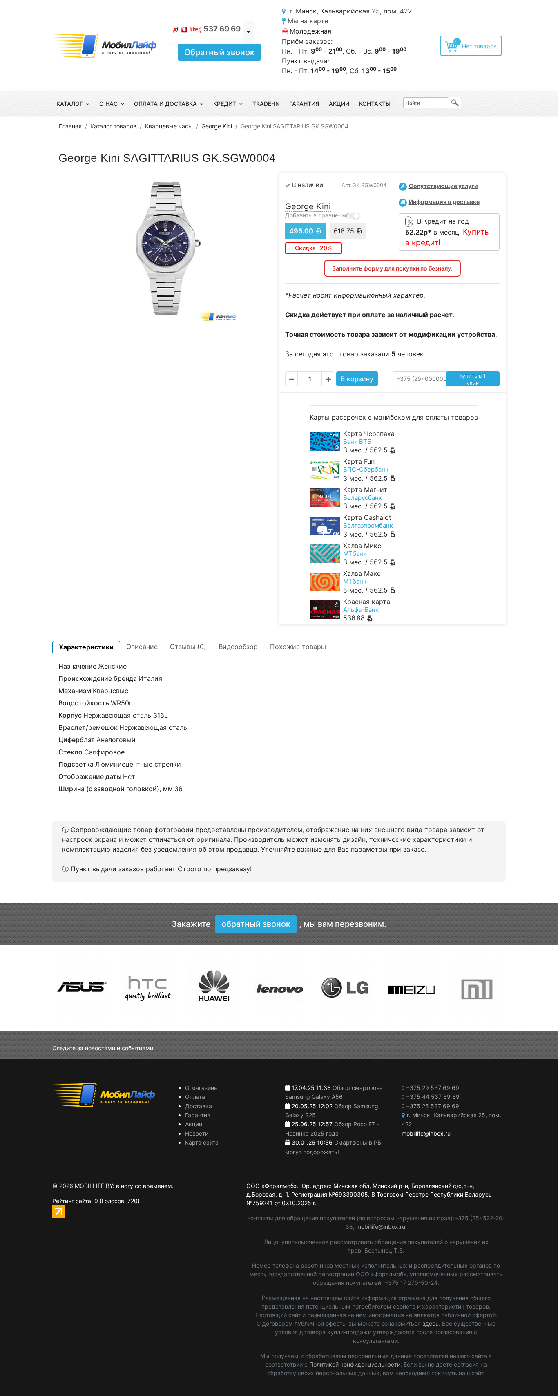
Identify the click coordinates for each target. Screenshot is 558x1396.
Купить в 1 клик (473, 379)
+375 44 (433, 1096)
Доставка (198, 1106)
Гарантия (304, 103)
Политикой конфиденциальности (354, 1364)
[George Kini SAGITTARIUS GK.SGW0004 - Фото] (165, 247)
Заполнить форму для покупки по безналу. (392, 268)
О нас (108, 103)
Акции (339, 103)
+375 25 (432, 1106)
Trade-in (265, 103)
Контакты (375, 103)
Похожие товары (298, 646)
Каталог (69, 103)
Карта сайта (202, 1142)
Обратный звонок (219, 52)
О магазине (201, 1087)
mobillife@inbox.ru (380, 1226)
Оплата (195, 1096)
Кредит (224, 103)
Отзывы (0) (188, 646)
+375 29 (432, 1087)
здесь (430, 1323)
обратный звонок (255, 924)
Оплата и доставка (165, 103)
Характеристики (86, 647)
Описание (142, 646)
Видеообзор (238, 646)
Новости (196, 1133)
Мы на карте (308, 21)
